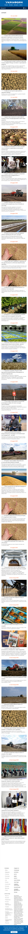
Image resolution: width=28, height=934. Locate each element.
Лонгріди (16, 882)
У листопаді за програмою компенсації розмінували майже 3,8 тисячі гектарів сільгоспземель (12, 403)
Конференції (17, 887)
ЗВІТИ (6, 917)
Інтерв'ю (16, 872)
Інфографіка (17, 880)
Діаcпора (7, 888)
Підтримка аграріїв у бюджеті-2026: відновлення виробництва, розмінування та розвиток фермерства (12, 372)
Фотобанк (11, 4)
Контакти (7, 897)
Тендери (7, 906)
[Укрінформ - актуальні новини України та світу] (14, 2)
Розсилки (7, 922)
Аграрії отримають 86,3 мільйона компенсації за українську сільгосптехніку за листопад (12, 204)
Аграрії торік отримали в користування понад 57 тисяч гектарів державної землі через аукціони (13, 118)
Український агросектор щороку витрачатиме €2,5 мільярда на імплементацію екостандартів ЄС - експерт (13, 433)
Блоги (15, 878)
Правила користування (8, 904)
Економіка (7, 876)
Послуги (6, 4)
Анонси (20, 4)
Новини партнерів (16, 885)
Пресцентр (16, 4)
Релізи (15, 892)
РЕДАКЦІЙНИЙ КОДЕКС (8, 920)
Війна (6, 870)
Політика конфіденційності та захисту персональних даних (9, 913)
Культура (7, 886)
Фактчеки (7, 878)
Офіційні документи (17, 890)
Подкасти (16, 868)
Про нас (7, 895)
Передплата (7, 899)
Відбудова (7, 872)
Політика (7, 874)
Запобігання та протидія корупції (9, 909)
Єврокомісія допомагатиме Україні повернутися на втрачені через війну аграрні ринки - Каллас (12, 838)
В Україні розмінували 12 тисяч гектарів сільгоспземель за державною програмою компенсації (12, 148)
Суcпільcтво (7, 884)
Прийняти (14, 932)
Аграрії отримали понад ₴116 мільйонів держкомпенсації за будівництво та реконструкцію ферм (12, 175)
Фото (15, 874)
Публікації (16, 870)
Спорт (6, 890)
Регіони (6, 882)
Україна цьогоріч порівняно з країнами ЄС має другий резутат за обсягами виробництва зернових (13, 262)
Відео (15, 876)
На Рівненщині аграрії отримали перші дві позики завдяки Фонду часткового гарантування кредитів (13, 62)
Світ (6, 880)
